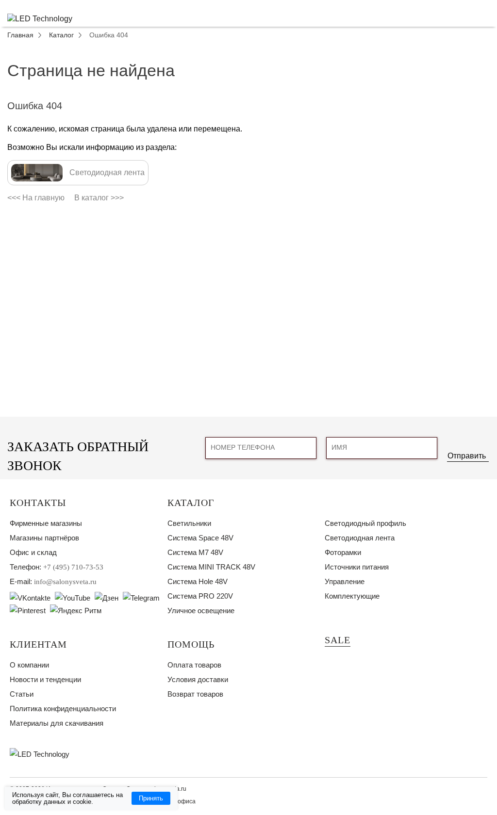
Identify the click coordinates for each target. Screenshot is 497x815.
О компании (29, 665)
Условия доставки (197, 679)
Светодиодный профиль (365, 523)
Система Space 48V (200, 538)
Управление (344, 581)
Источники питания (357, 567)
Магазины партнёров (44, 538)
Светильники (189, 523)
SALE (337, 640)
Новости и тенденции (45, 679)
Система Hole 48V (197, 581)
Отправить (466, 456)
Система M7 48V (195, 552)
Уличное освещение (200, 610)
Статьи (21, 694)
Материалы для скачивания (56, 723)
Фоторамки (343, 552)
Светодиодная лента (360, 538)
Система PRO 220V (200, 596)
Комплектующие (352, 596)
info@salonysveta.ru (65, 582)
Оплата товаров (194, 665)
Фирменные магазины (46, 523)
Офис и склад (33, 552)
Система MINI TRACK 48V (211, 567)
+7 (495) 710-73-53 (73, 567)
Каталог (191, 502)
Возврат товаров (195, 694)
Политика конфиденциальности (63, 708)
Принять (151, 798)
